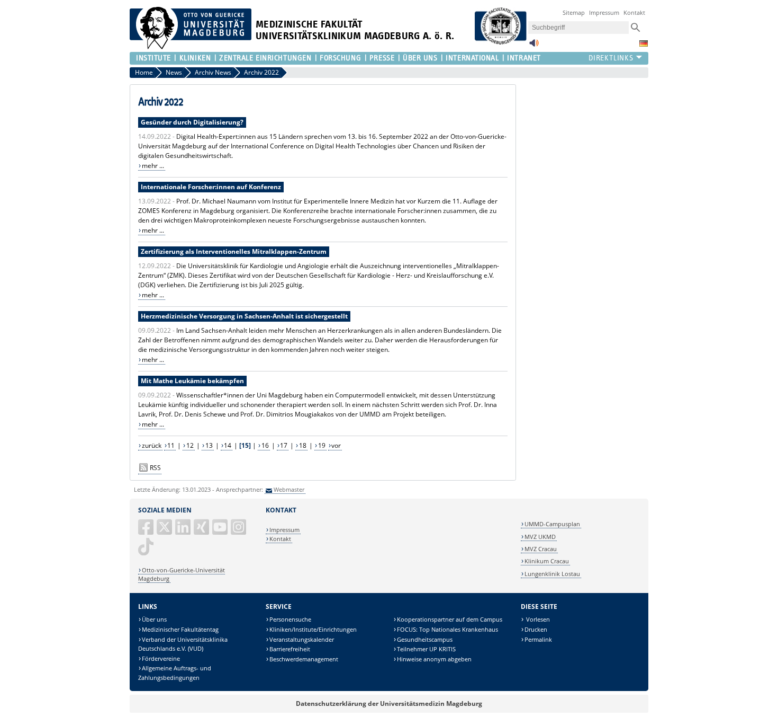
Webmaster (289, 489)
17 (283, 445)
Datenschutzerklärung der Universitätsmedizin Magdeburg (389, 703)
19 (321, 445)
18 (302, 445)
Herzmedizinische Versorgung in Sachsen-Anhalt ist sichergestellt (244, 316)
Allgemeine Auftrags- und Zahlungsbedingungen (174, 672)
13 (209, 445)
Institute (153, 58)
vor (336, 445)
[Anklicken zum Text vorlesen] (534, 45)
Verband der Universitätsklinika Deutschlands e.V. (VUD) (183, 644)
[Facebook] (146, 531)
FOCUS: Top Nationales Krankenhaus (447, 629)
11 (171, 445)
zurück (151, 445)
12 (190, 445)
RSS (155, 467)
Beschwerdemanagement (303, 659)
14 (227, 445)
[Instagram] (239, 531)
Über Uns (420, 58)
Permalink (538, 639)
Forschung (340, 58)
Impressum (604, 12)
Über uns (154, 619)
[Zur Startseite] (190, 46)
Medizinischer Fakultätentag (180, 629)
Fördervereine (161, 658)
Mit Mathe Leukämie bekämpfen (192, 380)
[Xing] (202, 531)
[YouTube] (220, 531)
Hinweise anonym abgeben (434, 659)
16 (265, 445)
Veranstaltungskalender (301, 639)
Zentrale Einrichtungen (265, 58)
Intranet (523, 58)
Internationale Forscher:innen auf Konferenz (211, 186)
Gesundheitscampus (425, 639)
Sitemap (574, 12)
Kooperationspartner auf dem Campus (449, 619)
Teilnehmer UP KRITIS (426, 649)
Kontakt (634, 12)
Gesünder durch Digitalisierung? (192, 122)
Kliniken (195, 58)
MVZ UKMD (540, 537)
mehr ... (153, 165)
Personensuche (290, 619)
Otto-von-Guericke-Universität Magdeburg (181, 574)
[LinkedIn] (183, 531)
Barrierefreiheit (289, 649)
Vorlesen (537, 619)
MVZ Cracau (540, 549)
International (472, 58)
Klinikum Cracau (546, 561)
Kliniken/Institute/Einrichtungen (313, 629)
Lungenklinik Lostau (552, 574)
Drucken (535, 629)
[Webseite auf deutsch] (643, 43)
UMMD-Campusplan (552, 524)
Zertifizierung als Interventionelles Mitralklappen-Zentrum (234, 251)
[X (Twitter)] (165, 531)
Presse (381, 58)
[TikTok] (146, 551)
